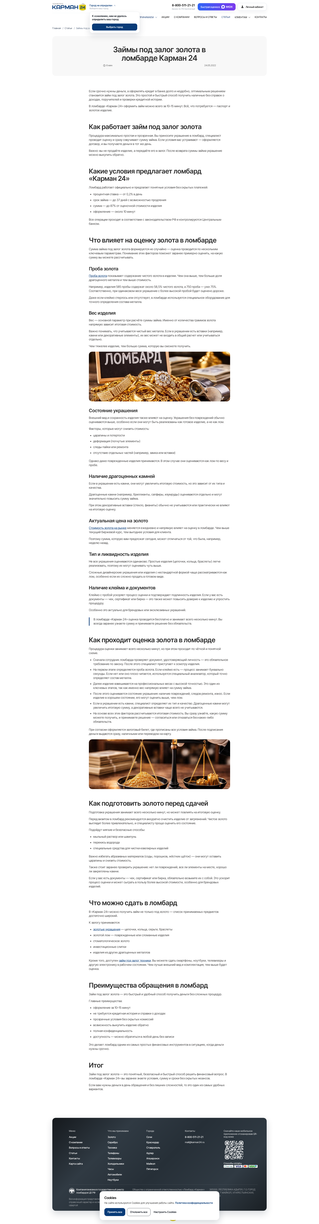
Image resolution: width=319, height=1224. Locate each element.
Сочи (149, 1137)
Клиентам (241, 17)
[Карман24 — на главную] (69, 6)
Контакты (261, 17)
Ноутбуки (113, 1179)
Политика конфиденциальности (194, 1202)
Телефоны (113, 1153)
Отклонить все (138, 1212)
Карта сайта (76, 1163)
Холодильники (116, 1163)
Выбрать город (114, 27)
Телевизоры (114, 1158)
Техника (112, 1147)
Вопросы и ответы (205, 17)
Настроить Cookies (165, 1212)
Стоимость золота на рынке (107, 528)
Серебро (113, 1142)
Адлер (150, 1153)
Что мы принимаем (141, 17)
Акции (165, 17)
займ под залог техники (135, 960)
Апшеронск (153, 1158)
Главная (56, 28)
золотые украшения (106, 929)
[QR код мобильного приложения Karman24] (234, 1150)
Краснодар (152, 1142)
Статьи (225, 17)
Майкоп (150, 1163)
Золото (112, 1137)
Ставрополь (153, 1147)
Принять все (114, 1212)
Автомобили (115, 1174)
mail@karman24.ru (195, 1142)
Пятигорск (152, 1169)
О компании (181, 17)
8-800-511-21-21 (183, 5)
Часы (111, 1169)
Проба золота (98, 276)
